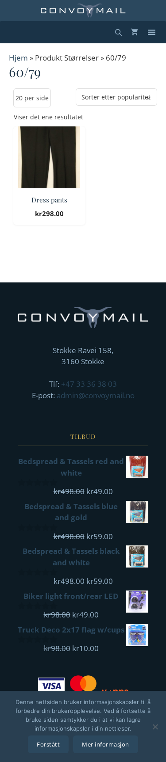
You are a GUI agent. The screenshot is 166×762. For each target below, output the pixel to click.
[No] (155, 726)
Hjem (18, 58)
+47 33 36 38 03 (89, 384)
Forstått (48, 744)
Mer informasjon (105, 744)
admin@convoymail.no (96, 395)
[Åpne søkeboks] (118, 32)
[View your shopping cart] (134, 32)
